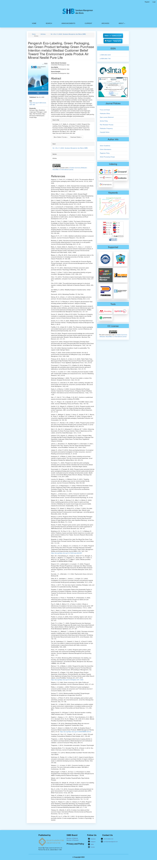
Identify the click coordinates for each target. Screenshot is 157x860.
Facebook (93, 839)
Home (34, 23)
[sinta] (113, 70)
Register (147, 2)
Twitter (92, 844)
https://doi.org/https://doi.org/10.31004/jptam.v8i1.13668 (67, 680)
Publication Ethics (105, 113)
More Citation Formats (60, 137)
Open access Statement (107, 117)
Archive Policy (104, 121)
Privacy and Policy (75, 843)
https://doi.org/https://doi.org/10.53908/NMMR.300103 (75, 732)
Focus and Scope (105, 110)
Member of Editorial (72, 838)
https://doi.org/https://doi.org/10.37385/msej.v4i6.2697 (66, 553)
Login (154, 2)
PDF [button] (38, 93)
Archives (105, 23)
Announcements (68, 23)
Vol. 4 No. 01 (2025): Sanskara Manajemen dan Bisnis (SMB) (68, 34)
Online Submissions (105, 149)
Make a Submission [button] (113, 36)
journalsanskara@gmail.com (110, 841)
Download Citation (75, 137)
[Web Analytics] (113, 239)
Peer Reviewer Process (106, 125)
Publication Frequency (106, 128)
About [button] (121, 23)
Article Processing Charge (107, 157)
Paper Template (114, 41)
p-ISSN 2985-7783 (105, 58)
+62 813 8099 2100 (108, 839)
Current (88, 23)
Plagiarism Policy (105, 153)
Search (49, 23)
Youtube (93, 847)
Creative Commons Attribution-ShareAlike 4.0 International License (70, 168)
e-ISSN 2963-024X (105, 55)
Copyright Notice (104, 132)
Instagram (93, 841)
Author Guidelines (105, 146)
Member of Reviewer (73, 840)
